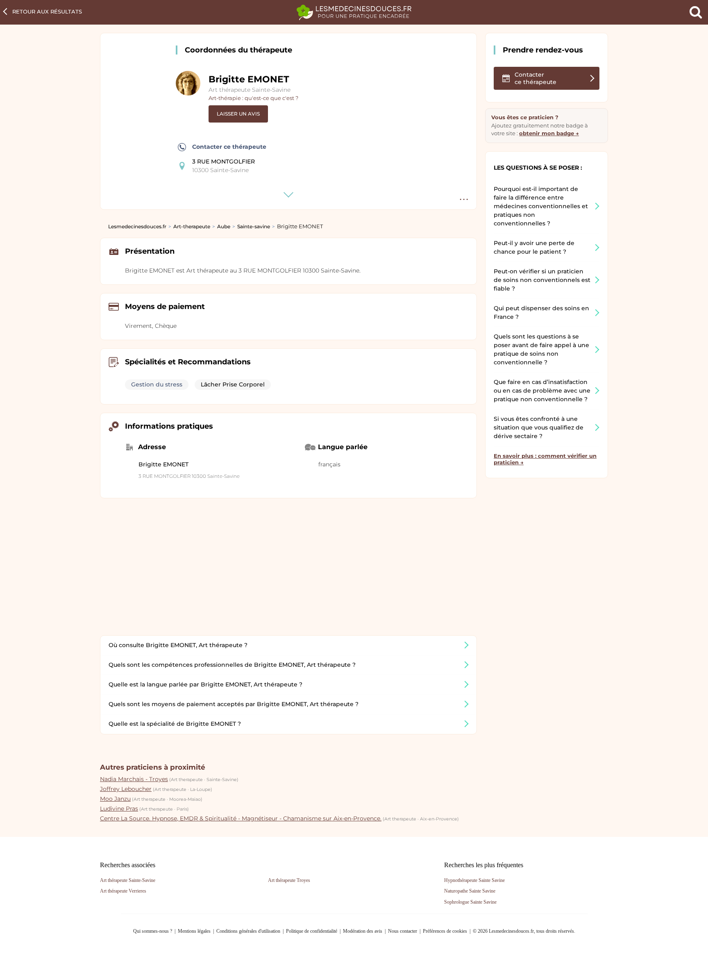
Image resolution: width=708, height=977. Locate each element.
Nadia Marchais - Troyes (134, 779)
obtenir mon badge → (549, 133)
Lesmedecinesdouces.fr (137, 226)
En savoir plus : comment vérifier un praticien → (545, 459)
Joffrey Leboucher (126, 789)
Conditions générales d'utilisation (248, 931)
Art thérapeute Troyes (289, 880)
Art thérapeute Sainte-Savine (249, 89)
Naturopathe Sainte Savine (469, 891)
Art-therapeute (191, 226)
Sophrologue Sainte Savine (470, 902)
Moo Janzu (115, 798)
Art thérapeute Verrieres (123, 891)
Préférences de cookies (445, 931)
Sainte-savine (253, 226)
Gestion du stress (156, 384)
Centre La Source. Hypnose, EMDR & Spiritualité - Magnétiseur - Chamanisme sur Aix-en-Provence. (240, 818)
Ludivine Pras (119, 808)
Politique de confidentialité (311, 931)
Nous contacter (402, 931)
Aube (223, 226)
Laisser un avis (238, 114)
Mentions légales (194, 931)
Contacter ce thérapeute (229, 146)
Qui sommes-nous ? (152, 931)
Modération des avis (362, 931)
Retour (47, 11)
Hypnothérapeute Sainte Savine (474, 880)
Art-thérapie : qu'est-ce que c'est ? (253, 98)
